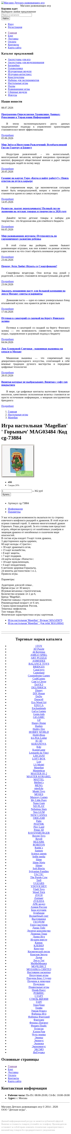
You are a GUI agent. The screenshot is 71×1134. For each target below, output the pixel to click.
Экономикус (39, 1046)
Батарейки (14, 65)
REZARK (38, 841)
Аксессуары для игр (19, 59)
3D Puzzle (38, 649)
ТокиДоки (39, 1004)
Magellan (13, 417)
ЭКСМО (39, 1049)
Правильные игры (39, 987)
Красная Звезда (38, 954)
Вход (11, 24)
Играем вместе (39, 939)
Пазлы (11, 86)
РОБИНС (39, 993)
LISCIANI (39, 755)
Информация (15, 508)
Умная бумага (39, 1010)
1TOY (38, 646)
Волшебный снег (39, 915)
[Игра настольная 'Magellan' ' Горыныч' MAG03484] (17, 476)
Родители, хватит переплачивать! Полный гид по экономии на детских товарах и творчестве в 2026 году (34, 210)
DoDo (39, 696)
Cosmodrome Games (39, 675)
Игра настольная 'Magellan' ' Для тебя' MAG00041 (36, 623)
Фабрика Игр (38, 1013)
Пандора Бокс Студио (39, 978)
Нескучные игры (38, 975)
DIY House (39, 693)
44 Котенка (39, 651)
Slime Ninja (39, 862)
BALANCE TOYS (39, 663)
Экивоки (39, 1043)
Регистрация (15, 27)
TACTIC (39, 874)
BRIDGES (39, 666)
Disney (39, 690)
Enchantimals (39, 708)
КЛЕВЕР (39, 945)
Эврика (39, 1037)
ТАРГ (39, 1002)
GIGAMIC (39, 717)
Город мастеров (39, 924)
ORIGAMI (39, 818)
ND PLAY (39, 806)
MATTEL (39, 779)
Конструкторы (16, 77)
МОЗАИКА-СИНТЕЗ (39, 969)
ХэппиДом (39, 1031)
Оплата (12, 41)
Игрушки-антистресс (20, 74)
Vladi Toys (39, 889)
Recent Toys (38, 835)
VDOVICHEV (39, 886)
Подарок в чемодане (38, 981)
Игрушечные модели (20, 71)
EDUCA (39, 705)
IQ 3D (39, 740)
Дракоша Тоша (39, 933)
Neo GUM (39, 812)
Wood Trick (39, 892)
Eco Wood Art (38, 702)
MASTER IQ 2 (39, 773)
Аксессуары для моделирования (26, 62)
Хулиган (39, 1028)
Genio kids (39, 714)
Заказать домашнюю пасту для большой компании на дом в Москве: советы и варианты (33, 292)
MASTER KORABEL (39, 776)
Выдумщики (39, 918)
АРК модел (39, 904)
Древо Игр (39, 936)
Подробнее (7, 135)
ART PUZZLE (39, 657)
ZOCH (39, 895)
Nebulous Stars (39, 809)
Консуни (39, 948)
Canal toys (38, 669)
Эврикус (39, 1040)
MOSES (38, 794)
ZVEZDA (38, 901)
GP (39, 720)
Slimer (39, 865)
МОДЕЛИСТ (38, 966)
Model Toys (39, 791)
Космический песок (39, 951)
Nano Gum (39, 803)
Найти (6, 18)
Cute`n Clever (39, 681)
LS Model (39, 764)
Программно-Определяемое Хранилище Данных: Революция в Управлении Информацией (30, 116)
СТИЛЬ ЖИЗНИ (38, 999)
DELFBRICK (38, 687)
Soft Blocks (39, 868)
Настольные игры (18, 83)
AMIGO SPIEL (38, 654)
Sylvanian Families (39, 871)
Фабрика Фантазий (39, 1016)
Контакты (13, 44)
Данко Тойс (38, 927)
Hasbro (39, 726)
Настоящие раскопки (39, 972)
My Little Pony (39, 800)
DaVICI (39, 684)
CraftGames (39, 678)
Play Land (39, 826)
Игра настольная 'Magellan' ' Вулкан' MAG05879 (35, 620)
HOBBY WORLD (39, 732)
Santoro (39, 850)
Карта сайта (14, 47)
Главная (12, 32)
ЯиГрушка (39, 1052)
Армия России (39, 907)
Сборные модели (17, 92)
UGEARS (38, 883)
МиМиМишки (39, 963)
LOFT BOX (38, 758)
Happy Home (39, 723)
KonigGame (38, 749)
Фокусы (12, 95)
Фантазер (39, 1019)
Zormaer (38, 898)
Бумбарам (38, 913)
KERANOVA (38, 743)
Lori (39, 761)
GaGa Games (39, 711)
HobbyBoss (39, 735)
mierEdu (38, 788)
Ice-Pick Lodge (39, 737)
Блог (10, 35)
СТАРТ (39, 996)
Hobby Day (39, 729)
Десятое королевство (39, 930)
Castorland (38, 672)
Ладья (39, 957)
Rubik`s (39, 847)
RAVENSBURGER (39, 832)
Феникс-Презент (38, 1022)
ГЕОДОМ (38, 921)
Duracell (38, 699)
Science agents (39, 853)
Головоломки (15, 68)
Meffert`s (39, 782)
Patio (38, 821)
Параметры (14, 511)
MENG (39, 785)
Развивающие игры (19, 89)
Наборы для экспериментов (23, 80)
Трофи (38, 1007)
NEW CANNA (39, 815)
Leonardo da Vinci (39, 752)
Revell (39, 838)
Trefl (38, 880)
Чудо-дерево (39, 1034)
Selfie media (38, 856)
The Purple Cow (39, 877)
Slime (39, 859)
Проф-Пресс (39, 990)
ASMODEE (38, 660)
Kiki (38, 746)
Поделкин (39, 984)
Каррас (39, 942)
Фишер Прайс (39, 1025)
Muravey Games (39, 797)
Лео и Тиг (39, 960)
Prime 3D (39, 829)
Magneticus (39, 770)
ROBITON (39, 844)
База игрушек (38, 910)
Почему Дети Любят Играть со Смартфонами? (29, 266)
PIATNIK (39, 824)
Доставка (13, 38)
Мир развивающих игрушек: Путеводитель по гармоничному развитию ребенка (29, 237)
